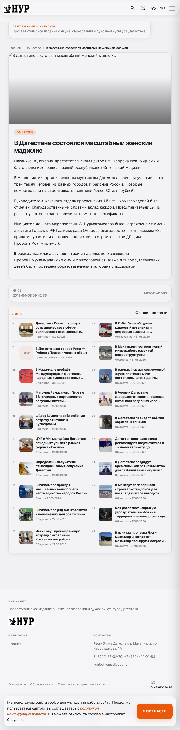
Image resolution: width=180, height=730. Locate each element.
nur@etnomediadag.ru (110, 664)
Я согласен (154, 711)
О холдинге (17, 684)
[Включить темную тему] (143, 8)
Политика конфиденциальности (81, 684)
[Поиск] (132, 8)
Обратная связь (41, 684)
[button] (172, 8)
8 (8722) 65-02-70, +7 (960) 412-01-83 (124, 656)
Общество (33, 48)
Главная (14, 48)
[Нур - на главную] (23, 8)
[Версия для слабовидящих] (153, 8)
